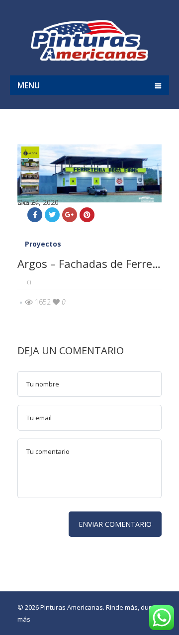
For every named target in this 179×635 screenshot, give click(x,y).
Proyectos (43, 244)
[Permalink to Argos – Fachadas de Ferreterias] (89, 199)
